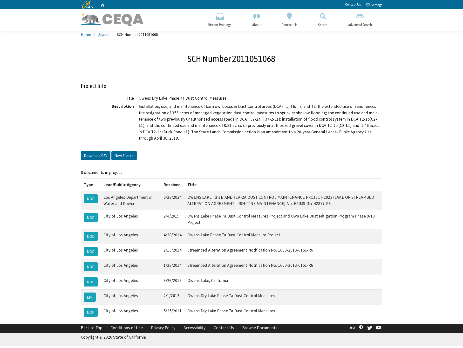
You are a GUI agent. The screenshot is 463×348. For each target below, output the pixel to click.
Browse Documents (259, 327)
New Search (124, 155)
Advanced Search (360, 25)
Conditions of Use (126, 327)
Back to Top (91, 327)
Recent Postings (220, 25)
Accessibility (194, 327)
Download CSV (95, 155)
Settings (376, 5)
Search (322, 25)
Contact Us (353, 4)
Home (86, 34)
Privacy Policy (163, 327)
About (256, 25)
